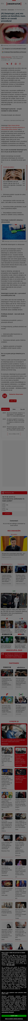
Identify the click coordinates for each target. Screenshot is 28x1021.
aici (25, 979)
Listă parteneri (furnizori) (8, 1012)
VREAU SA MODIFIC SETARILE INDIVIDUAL (14, 1018)
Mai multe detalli (11, 964)
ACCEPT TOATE (14, 1015)
